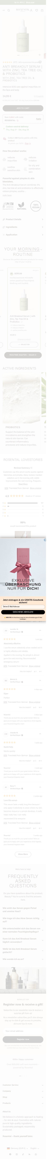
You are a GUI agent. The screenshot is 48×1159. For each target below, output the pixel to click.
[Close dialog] (45, 540)
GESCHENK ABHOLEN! (23, 612)
